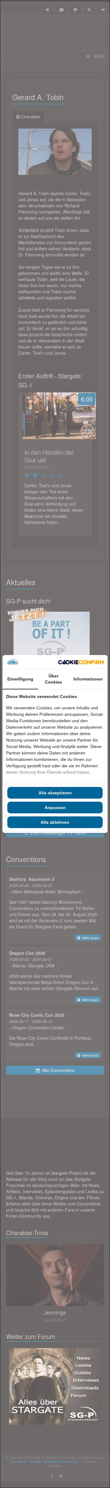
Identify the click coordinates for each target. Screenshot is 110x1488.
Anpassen (55, 807)
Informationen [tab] (88, 679)
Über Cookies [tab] (53, 678)
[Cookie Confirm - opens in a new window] (81, 662)
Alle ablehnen (55, 822)
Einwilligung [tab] (20, 679)
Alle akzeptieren (55, 792)
